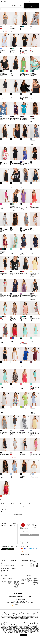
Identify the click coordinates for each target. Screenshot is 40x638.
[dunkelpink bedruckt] (27, 71)
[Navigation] (1, 1)
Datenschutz (7, 597)
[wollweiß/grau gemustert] (1, 227)
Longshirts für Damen (29, 581)
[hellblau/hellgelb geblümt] (31, 271)
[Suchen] (30, 1)
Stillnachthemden (4, 513)
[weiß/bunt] (31, 48)
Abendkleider (3, 577)
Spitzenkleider (3, 579)
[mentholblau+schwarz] (21, 338)
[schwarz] (11, 48)
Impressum (21, 597)
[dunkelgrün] (3, 249)
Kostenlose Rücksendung (8, 518)
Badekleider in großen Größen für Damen (35, 583)
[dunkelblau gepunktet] (33, 71)
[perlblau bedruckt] (1, 48)
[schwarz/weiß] (11, 161)
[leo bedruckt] (11, 316)
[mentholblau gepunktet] (31, 71)
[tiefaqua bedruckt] (23, 71)
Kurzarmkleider (3, 581)
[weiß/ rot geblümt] (1, 161)
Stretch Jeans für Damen (22, 577)
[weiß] (15, 204)
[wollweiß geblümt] (31, 227)
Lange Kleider (3, 582)
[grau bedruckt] (21, 227)
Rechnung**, (22, 552)
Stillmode (22, 583)
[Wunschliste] (36, 1)
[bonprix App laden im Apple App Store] (4, 549)
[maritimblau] (31, 249)
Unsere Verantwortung (24, 567)
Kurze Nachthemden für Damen (19, 513)
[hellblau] (11, 474)
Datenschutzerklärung (10, 632)
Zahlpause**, (32, 552)
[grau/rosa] (21, 183)
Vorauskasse (27, 554)
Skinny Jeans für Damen (16, 580)
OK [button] (23, 635)
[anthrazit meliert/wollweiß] (11, 430)
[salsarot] (3, 271)
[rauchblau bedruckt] (31, 139)
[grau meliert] (1, 26)
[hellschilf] (13, 204)
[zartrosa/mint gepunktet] (23, 161)
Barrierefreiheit (26, 597)
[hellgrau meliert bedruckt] (11, 452)
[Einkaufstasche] (38, 1)
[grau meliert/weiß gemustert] (1, 430)
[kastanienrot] (33, 116)
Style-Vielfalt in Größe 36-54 (32, 518)
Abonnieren (29, 534)
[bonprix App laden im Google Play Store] (10, 549)
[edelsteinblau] (13, 338)
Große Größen (13, 566)
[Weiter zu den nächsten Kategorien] (39, 9)
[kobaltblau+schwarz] (21, 362)
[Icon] (9, 13)
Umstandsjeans (23, 579)
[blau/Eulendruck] (1, 116)
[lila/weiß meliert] (21, 293)
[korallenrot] (1, 496)
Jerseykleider (10, 577)
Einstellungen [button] (16, 635)
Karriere (21, 563)
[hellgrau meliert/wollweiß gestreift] (11, 26)
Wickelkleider (10, 578)
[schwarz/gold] (21, 48)
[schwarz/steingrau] (11, 71)
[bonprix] (5, 1)
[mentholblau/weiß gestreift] (11, 249)
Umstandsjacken (23, 580)
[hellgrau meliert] (3, 71)
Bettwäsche (24, 507)
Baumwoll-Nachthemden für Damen (20, 516)
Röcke (9, 579)
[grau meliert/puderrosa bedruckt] (31, 26)
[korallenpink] (21, 384)
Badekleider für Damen (35, 581)
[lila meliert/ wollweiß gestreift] (23, 430)
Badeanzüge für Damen (35, 586)
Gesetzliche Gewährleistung (20, 599)
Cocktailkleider (3, 578)
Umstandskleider (23, 582)
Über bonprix (22, 562)
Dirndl (34, 577)
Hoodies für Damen (29, 579)
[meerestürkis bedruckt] (23, 26)
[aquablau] (1, 316)
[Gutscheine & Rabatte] (34, 1)
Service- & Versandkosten (27, 596)
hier (35, 616)
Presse (21, 565)
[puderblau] (33, 474)
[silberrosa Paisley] (11, 407)
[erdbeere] (11, 338)
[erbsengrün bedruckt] (21, 71)
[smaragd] (23, 316)
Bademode (12, 565)
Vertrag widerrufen (33, 597)
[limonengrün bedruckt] (21, 407)
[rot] (23, 271)
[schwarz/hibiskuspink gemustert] (31, 316)
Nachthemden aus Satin (18, 514)
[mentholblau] (13, 48)
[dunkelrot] (1, 249)
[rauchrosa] (5, 316)
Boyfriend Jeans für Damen (16, 582)
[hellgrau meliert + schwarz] (1, 293)
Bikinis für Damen (35, 579)
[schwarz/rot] (21, 474)
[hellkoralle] (21, 316)
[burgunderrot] (31, 362)
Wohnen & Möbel (14, 568)
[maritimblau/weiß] (11, 293)
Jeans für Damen (9, 583)
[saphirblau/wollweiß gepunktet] (21, 161)
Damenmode (13, 562)
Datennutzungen (28, 612)
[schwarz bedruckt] (21, 26)
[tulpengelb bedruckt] (25, 71)
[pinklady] (1, 204)
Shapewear (29, 584)
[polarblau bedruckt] (23, 407)
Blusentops (29, 582)
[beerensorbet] (31, 452)
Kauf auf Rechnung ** (20, 518)
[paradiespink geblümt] (31, 204)
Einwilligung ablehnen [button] (20, 636)
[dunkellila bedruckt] (11, 116)
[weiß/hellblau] (11, 362)
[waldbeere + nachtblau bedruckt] (21, 249)
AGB (3, 597)
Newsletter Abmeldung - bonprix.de (30, 541)
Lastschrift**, (22, 554)
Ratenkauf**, (27, 552)
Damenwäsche (13, 563)
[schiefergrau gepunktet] (1, 338)
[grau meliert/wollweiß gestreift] (21, 430)
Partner (7, 612)
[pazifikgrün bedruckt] (31, 384)
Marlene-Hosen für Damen (16, 587)
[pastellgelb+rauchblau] (31, 430)
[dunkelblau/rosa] (31, 183)
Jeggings (28, 577)
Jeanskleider (10, 581)
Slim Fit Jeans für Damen (16, 577)
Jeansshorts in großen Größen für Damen (16, 584)
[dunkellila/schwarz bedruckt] (23, 116)
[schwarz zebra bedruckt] (11, 384)
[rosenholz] (33, 293)
